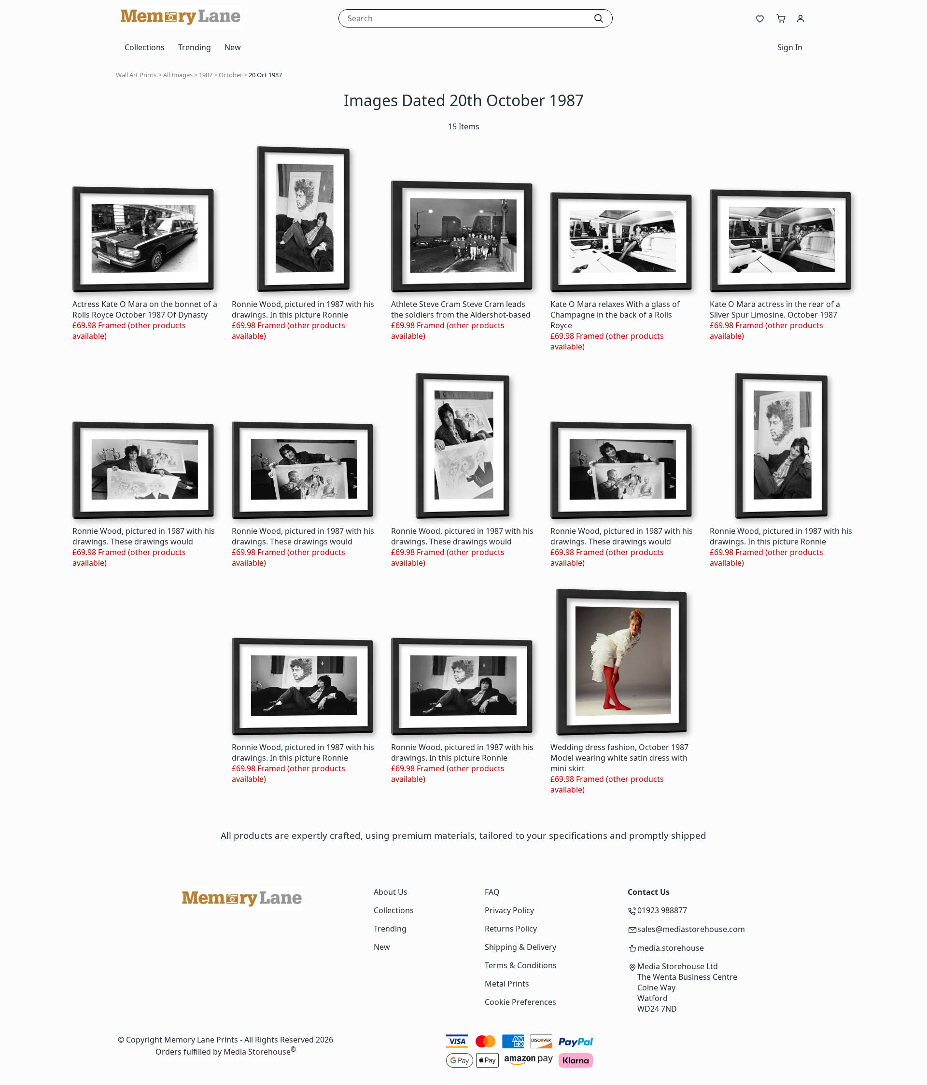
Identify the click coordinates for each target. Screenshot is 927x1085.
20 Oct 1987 (265, 74)
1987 (205, 74)
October (230, 74)
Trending (194, 47)
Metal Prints (507, 983)
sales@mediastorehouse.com (691, 929)
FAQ (492, 892)
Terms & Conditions (521, 965)
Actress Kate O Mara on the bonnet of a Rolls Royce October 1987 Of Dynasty (144, 309)
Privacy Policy (509, 910)
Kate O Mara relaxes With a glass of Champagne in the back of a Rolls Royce (615, 315)
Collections (145, 47)
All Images (178, 74)
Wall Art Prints (136, 74)
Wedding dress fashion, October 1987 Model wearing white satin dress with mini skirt (619, 758)
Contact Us (649, 892)
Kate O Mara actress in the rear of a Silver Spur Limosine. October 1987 (775, 309)
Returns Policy (511, 928)
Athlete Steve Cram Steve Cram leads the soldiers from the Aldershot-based (461, 309)
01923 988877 (662, 910)
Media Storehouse (257, 1052)
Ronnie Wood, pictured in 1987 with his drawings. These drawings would (143, 536)
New (233, 47)
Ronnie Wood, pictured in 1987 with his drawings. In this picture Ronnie (303, 309)
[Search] (598, 18)
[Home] (181, 26)
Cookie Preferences (520, 1002)
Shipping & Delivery (520, 947)
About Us (390, 892)
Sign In (789, 47)
